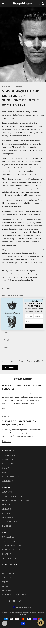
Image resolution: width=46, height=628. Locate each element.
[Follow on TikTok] (20, 601)
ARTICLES (6, 578)
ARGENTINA (7, 481)
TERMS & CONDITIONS (12, 496)
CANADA (6, 468)
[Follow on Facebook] (3, 601)
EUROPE (6, 472)
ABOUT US (7, 492)
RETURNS (6, 513)
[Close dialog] (43, 299)
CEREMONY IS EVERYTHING (15, 595)
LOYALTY (6, 554)
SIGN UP (33, 326)
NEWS (5, 569)
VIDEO (5, 582)
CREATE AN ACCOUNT (12, 545)
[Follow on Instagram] (9, 601)
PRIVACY (6, 505)
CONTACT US (8, 537)
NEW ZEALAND (9, 455)
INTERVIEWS (8, 573)
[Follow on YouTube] (14, 601)
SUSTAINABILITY (10, 517)
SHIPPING (6, 509)
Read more (6, 408)
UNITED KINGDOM (10, 477)
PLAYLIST (6, 590)
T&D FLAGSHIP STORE (12, 522)
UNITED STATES (9, 464)
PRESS (5, 586)
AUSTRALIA (7, 460)
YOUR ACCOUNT (9, 541)
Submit (10, 368)
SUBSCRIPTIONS (9, 558)
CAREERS (6, 526)
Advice (19, 86)
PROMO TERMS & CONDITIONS (16, 500)
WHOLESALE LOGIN (11, 550)
